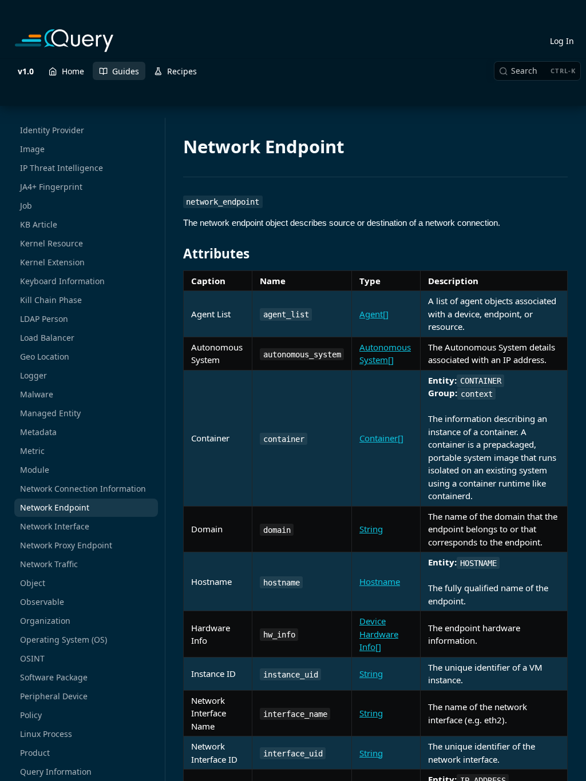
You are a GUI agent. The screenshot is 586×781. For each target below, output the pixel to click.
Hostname (379, 581)
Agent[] (374, 314)
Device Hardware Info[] (378, 633)
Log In (562, 40)
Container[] (381, 438)
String (371, 529)
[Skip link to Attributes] (175, 254)
